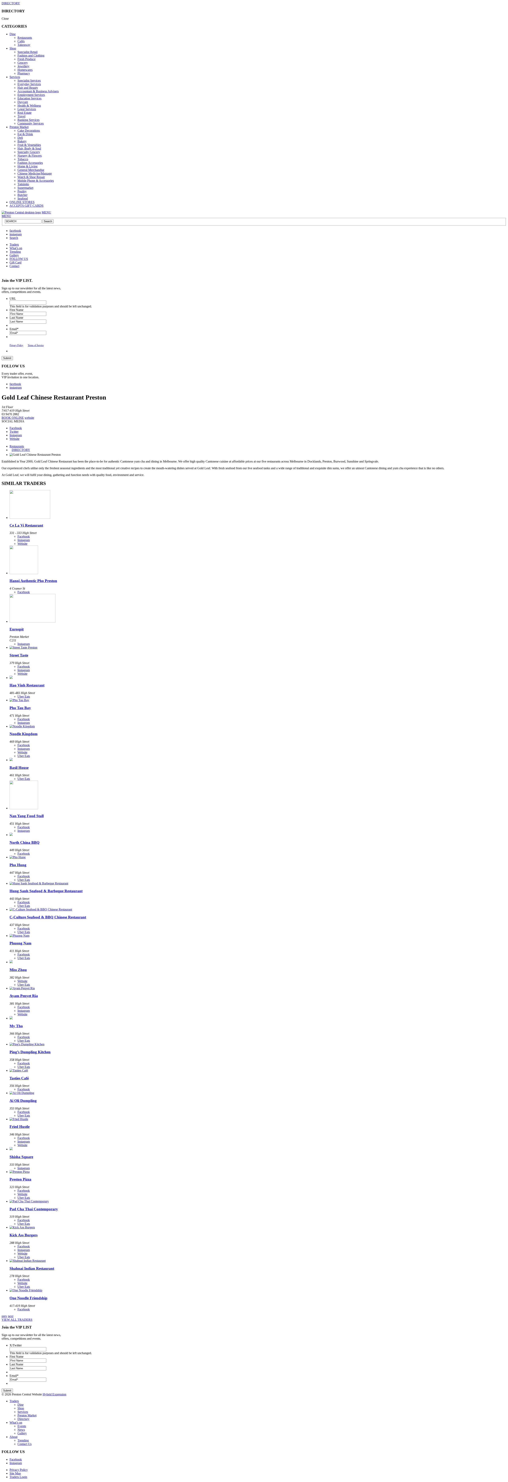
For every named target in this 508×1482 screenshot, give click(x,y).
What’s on (16, 248)
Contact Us (24, 1444)
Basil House (19, 768)
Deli (20, 137)
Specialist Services (29, 80)
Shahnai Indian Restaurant (32, 1268)
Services (15, 77)
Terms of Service (36, 345)
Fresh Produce (26, 59)
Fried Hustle (20, 1127)
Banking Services (28, 120)
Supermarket (25, 187)
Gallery (14, 255)
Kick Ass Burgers (24, 1235)
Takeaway (23, 44)
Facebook (16, 428)
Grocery (22, 62)
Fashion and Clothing (30, 55)
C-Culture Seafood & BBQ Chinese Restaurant (48, 917)
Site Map (15, 1473)
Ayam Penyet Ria (24, 996)
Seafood (22, 198)
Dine (13, 34)
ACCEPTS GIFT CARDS (26, 205)
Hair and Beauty (27, 87)
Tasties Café (19, 1078)
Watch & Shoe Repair (31, 177)
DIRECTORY (11, 3)
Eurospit (17, 629)
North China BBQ (24, 842)
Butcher (22, 195)
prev (4, 1316)
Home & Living (27, 166)
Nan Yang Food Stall (27, 816)
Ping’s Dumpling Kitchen (30, 1052)
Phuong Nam (20, 943)
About (13, 1437)
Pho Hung (18, 865)
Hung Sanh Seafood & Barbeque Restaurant (46, 891)
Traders (14, 244)
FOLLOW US (19, 259)
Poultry (22, 191)
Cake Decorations (28, 130)
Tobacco (22, 159)
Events (21, 1426)
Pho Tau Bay (20, 708)
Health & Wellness (29, 105)
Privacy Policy (16, 345)
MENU (46, 212)
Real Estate (24, 112)
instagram (16, 234)
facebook (15, 230)
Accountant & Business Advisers (38, 91)
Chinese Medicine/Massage (34, 173)
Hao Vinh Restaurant (27, 685)
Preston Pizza (20, 1179)
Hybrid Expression (54, 1394)
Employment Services (31, 95)
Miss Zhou (18, 970)
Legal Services (26, 109)
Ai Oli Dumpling (23, 1101)
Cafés (21, 41)
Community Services (30, 123)
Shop (13, 48)
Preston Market (19, 127)
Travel (21, 116)
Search (14, 237)
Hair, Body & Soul (29, 148)
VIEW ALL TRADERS (17, 1319)
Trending (15, 251)
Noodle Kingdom (24, 734)
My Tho (16, 1026)
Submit (7, 358)
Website (14, 438)
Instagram (16, 435)
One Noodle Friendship (28, 1298)
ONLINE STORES (22, 202)
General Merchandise (30, 170)
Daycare (22, 102)
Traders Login (18, 1477)
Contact (14, 266)
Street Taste (19, 655)
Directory (23, 1419)
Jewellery (23, 66)
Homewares (25, 69)
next (10, 1316)
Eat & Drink (25, 134)
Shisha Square (21, 1157)
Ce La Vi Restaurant (26, 525)
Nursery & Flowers (29, 155)
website (29, 417)
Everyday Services (29, 84)
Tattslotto (23, 184)
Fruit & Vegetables (29, 145)
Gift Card (15, 262)
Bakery (22, 141)
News (21, 1429)
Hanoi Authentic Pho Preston (33, 581)
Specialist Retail (27, 52)
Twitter (14, 431)
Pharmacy (23, 73)
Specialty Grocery (28, 152)
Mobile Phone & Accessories (35, 180)
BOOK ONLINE (13, 417)
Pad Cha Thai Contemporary (34, 1209)
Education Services (29, 98)
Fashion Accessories (30, 162)
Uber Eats (23, 696)
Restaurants (24, 37)
